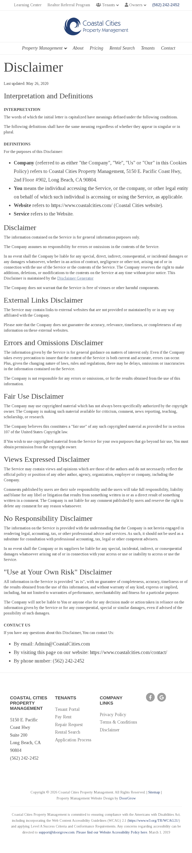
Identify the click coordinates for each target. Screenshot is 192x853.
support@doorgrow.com (56, 832)
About (78, 48)
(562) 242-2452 (166, 5)
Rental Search (122, 48)
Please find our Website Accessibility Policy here (111, 832)
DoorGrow (127, 798)
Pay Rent (63, 716)
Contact (168, 48)
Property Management (42, 48)
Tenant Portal (67, 709)
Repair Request (69, 724)
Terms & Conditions (118, 722)
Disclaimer (110, 729)
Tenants (148, 48)
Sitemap (154, 792)
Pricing (96, 48)
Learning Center (28, 5)
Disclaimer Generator (75, 278)
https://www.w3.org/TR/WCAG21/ (153, 820)
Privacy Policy (113, 714)
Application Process (73, 739)
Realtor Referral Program (69, 5)
